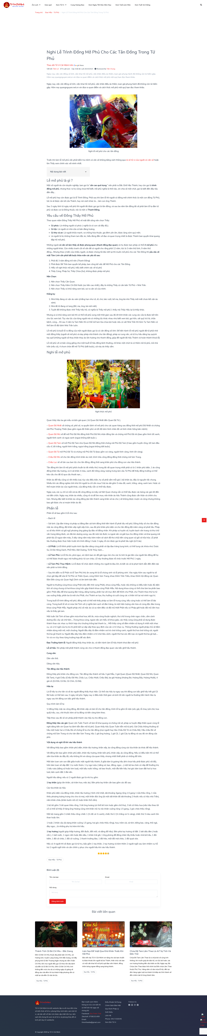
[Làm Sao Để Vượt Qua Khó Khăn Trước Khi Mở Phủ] (103, 934)
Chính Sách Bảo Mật (113, 1005)
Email (107, 877)
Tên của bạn (54, 877)
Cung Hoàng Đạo (77, 5)
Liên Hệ (108, 1015)
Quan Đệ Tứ (53, 451)
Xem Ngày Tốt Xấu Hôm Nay (100, 5)
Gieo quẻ (48, 5)
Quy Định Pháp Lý (112, 1009)
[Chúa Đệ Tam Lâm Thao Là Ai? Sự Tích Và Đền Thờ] (151, 934)
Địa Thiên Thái (95, 1013)
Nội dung (52, 887)
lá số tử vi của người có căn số (140, 160)
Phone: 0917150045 (113, 1019)
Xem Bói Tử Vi (110, 1022)
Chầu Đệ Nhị (54, 457)
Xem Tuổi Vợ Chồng (142, 5)
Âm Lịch (35, 5)
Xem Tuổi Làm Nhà (122, 5)
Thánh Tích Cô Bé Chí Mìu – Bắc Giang (54, 951)
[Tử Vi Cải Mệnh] (14, 5)
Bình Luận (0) (53, 870)
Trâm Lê (56, 69)
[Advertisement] (99, 30)
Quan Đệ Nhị (54, 434)
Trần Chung (111, 69)
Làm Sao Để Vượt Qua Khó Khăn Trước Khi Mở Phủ (102, 952)
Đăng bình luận (58, 901)
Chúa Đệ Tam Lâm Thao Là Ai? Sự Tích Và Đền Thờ (150, 952)
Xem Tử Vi (60, 5)
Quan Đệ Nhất (55, 425)
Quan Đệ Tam (54, 443)
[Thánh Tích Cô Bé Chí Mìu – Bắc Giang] (56, 934)
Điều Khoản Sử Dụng (113, 1002)
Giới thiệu (109, 1012)
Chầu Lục (52, 462)
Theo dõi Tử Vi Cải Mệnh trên (60, 65)
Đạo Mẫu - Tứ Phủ (55, 860)
